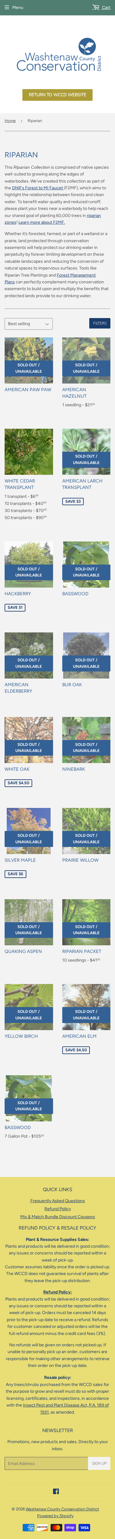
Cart (105, 7)
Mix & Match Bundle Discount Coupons (57, 1216)
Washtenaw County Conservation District (62, 1509)
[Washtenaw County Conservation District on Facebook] (56, 1492)
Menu (17, 7)
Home (10, 120)
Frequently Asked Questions (57, 1200)
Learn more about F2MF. (41, 222)
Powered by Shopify (55, 1515)
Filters (99, 323)
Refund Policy (57, 1208)
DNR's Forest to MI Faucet (37, 188)
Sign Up (99, 1463)
